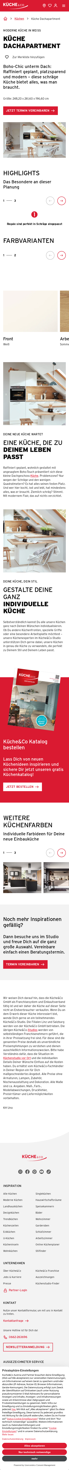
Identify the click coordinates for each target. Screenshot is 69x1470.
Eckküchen (9, 1231)
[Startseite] (5, 18)
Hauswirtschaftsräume (49, 1200)
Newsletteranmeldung (25, 1347)
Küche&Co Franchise (47, 1270)
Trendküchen (10, 1219)
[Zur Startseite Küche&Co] (15, 5)
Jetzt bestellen (19, 786)
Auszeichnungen (45, 1277)
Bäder (39, 1212)
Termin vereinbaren (22, 964)
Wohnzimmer (43, 1219)
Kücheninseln (11, 1244)
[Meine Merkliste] (50, 5)
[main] (34, 571)
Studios (33, 1030)
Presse (7, 1283)
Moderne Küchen (12, 1200)
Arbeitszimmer (44, 1238)
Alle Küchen (10, 1193)
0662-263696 (18, 1337)
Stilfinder (41, 1251)
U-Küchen (8, 1238)
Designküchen (11, 1212)
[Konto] (55, 5)
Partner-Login (18, 1290)
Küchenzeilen (11, 1225)
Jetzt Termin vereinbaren (27, 110)
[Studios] (44, 5)
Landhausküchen (12, 1206)
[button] (50, 201)
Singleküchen (43, 1193)
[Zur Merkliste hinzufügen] (7, 57)
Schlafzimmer (43, 1231)
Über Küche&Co (12, 1270)
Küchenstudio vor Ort (17, 1058)
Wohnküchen (10, 1251)
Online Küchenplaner (48, 1244)
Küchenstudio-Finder (47, 1283)
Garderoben (42, 1225)
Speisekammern (45, 1206)
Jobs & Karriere (12, 1277)
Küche (34, 475)
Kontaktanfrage (13, 1320)
